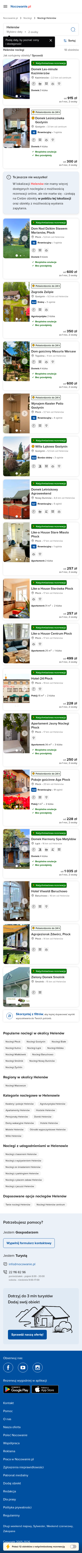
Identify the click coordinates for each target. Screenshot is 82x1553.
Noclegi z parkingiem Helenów (22, 1173)
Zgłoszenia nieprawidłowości (23, 1467)
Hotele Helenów (49, 1123)
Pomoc (8, 1411)
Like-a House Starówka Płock (52, 588)
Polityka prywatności (17, 1507)
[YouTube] (23, 1367)
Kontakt (8, 1403)
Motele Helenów (14, 1129)
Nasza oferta (11, 1427)
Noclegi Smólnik (14, 1060)
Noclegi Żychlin (14, 1067)
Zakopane (9, 1531)
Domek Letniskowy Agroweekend (44, 491)
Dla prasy (9, 1499)
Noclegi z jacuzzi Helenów (20, 1186)
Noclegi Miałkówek (16, 1054)
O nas (7, 1419)
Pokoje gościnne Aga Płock (50, 779)
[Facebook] (8, 1367)
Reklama (9, 1451)
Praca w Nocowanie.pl (18, 1459)
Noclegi (27, 18)
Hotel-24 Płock (42, 678)
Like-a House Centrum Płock (51, 633)
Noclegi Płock (13, 1041)
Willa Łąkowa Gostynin (51, 446)
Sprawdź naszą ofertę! (27, 1334)
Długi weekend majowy (17, 1526)
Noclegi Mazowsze (16, 1085)
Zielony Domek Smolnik (47, 977)
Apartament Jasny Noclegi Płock (50, 725)
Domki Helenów (42, 1116)
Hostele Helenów (45, 1110)
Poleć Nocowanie (15, 1435)
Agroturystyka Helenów (52, 1103)
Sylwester (39, 1526)
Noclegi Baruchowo (42, 1054)
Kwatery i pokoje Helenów (20, 1103)
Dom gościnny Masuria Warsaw (53, 351)
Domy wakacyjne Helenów (20, 1123)
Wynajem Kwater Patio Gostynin (47, 405)
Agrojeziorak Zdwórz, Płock (50, 934)
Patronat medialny (15, 1475)
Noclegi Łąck (34, 1048)
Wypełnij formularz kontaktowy (29, 1243)
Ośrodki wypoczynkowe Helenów (48, 1129)
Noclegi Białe (59, 1041)
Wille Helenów (13, 1136)
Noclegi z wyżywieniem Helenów (23, 1160)
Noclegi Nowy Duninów (42, 1060)
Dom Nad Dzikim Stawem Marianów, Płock (49, 230)
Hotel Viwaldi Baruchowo (49, 891)
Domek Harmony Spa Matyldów (53, 839)
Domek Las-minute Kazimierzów (44, 71)
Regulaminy (11, 1515)
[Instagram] (38, 1367)
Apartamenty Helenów (18, 1110)
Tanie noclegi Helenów (18, 1204)
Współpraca (11, 1443)
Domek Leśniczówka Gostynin (49, 120)
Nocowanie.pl (10, 18)
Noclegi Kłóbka (55, 1048)
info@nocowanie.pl (22, 1264)
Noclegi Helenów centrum (51, 1204)
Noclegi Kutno (13, 1048)
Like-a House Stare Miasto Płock (50, 534)
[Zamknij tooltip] (51, 40)
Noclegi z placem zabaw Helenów (24, 1180)
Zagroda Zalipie (42, 292)
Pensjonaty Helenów (17, 1116)
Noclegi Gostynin (36, 1041)
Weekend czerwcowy (60, 1526)
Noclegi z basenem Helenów (21, 1154)
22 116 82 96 (17, 1272)
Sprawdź (37, 55)
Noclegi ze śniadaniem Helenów (23, 1167)
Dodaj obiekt (12, 1483)
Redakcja (9, 1491)
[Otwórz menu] (5, 6)
